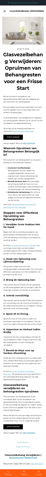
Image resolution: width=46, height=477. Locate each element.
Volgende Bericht (23, 447)
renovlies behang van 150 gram (24, 245)
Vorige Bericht (23, 442)
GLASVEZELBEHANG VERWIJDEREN (27, 11)
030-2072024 (29, 143)
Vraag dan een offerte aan (23, 131)
